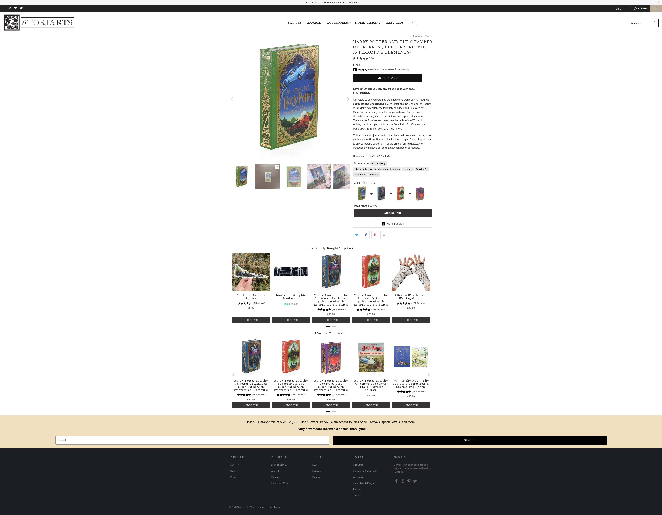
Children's (421, 169)
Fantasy (408, 169)
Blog (232, 471)
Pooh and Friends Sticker (251, 297)
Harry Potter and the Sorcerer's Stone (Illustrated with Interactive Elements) (371, 300)
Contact (357, 495)
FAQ (314, 465)
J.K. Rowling (378, 163)
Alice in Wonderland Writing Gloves (411, 297)
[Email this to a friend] (384, 235)
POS (249, 507)
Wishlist (275, 471)
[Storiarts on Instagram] (9, 8)
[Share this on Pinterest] (375, 235)
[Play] (290, 99)
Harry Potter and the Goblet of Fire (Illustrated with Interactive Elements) (331, 385)
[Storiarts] (38, 23)
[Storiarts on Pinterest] (15, 8)
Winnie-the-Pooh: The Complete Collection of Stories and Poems (411, 383)
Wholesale (358, 477)
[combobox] (643, 23)
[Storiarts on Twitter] (20, 8)
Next (427, 36)
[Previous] (232, 99)
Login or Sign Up (279, 465)
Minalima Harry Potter (367, 174)
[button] (296, 23)
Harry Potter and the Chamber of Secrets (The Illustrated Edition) (371, 385)
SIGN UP (469, 440)
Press (233, 477)
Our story (234, 465)
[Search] (654, 23)
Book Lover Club (279, 483)
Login (642, 8)
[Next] (347, 99)
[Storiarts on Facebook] (4, 8)
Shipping (316, 471)
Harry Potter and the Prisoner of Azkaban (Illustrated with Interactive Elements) (331, 300)
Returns (316, 477)
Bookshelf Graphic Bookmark (291, 297)
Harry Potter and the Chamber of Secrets (377, 169)
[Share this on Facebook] (366, 235)
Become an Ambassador (365, 471)
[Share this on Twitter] (356, 235)
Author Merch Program (364, 483)
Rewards (275, 477)
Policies (357, 489)
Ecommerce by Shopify (268, 507)
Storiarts (241, 507)
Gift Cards (358, 465)
